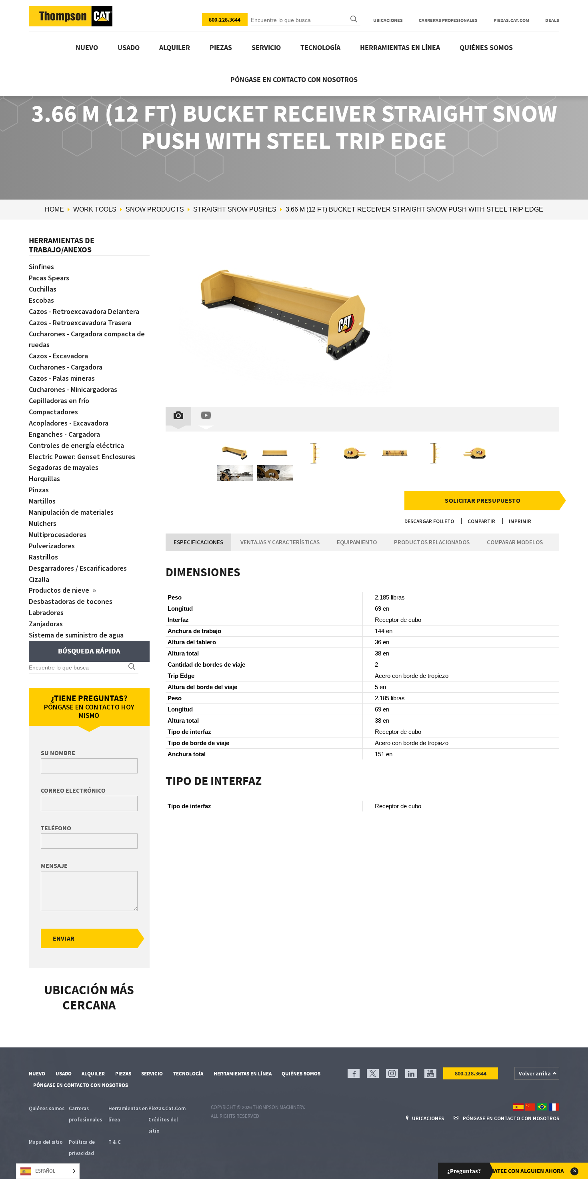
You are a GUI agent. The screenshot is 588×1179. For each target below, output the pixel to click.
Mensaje (54, 865)
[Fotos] (178, 416)
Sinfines (41, 266)
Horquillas (44, 478)
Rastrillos (43, 557)
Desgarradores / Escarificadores (78, 568)
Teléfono (56, 828)
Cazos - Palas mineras (62, 378)
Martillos (42, 501)
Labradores (46, 612)
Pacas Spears (49, 277)
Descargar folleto (429, 521)
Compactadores (53, 411)
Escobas (41, 300)
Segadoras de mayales (63, 467)
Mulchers (42, 523)
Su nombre (58, 753)
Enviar (63, 938)
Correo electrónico (73, 790)
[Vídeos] (206, 416)
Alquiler (174, 47)
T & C (114, 1142)
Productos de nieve (60, 590)
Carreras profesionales (448, 20)
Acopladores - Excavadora (68, 423)
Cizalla (39, 579)
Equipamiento (357, 542)
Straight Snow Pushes (234, 209)
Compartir (481, 521)
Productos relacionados (432, 542)
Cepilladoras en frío (59, 400)
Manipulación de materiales (71, 512)
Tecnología (320, 47)
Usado (129, 47)
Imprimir (520, 521)
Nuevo (87, 47)
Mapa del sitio (46, 1142)
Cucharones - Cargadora (65, 367)
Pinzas (39, 489)
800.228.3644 (225, 19)
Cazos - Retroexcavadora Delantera (84, 311)
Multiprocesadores (57, 534)
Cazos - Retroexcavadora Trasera (80, 322)
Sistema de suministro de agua (76, 634)
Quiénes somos (486, 47)
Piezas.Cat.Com (511, 20)
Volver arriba (535, 1073)
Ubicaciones (388, 20)
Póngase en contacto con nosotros (294, 79)
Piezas (221, 47)
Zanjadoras (46, 623)
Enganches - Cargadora (64, 434)
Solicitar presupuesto (482, 500)
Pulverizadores (52, 545)
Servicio (266, 47)
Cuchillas (42, 289)
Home (54, 209)
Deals (552, 20)
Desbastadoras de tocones (70, 601)
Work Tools (94, 209)
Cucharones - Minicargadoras (73, 389)
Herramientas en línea (400, 47)
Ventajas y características (280, 542)
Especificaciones (198, 542)
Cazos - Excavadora (58, 355)
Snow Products (155, 209)
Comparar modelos (515, 542)
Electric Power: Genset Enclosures (82, 456)
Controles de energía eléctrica (76, 445)
